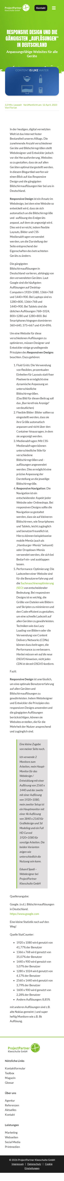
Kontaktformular (15, 1068)
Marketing (11, 1132)
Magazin (10, 1078)
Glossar (9, 1082)
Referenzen (12, 1105)
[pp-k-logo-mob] (24, 1042)
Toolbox (9, 1073)
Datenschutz (34, 1163)
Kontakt (10, 1114)
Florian (13, 107)
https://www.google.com (24, 914)
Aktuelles (10, 1110)
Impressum (18, 1163)
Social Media (12, 1142)
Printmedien (12, 1147)
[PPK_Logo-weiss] (17, 5)
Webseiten (11, 1137)
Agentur (10, 1100)
